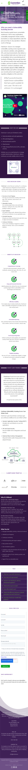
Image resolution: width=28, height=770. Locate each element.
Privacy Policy (8, 757)
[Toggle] (2, 566)
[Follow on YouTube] (16, 760)
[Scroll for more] (14, 20)
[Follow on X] (12, 760)
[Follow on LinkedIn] (14, 760)
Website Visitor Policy (18, 757)
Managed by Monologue (14, 755)
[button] (2, 3)
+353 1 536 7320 (24, 6)
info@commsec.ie (14, 746)
